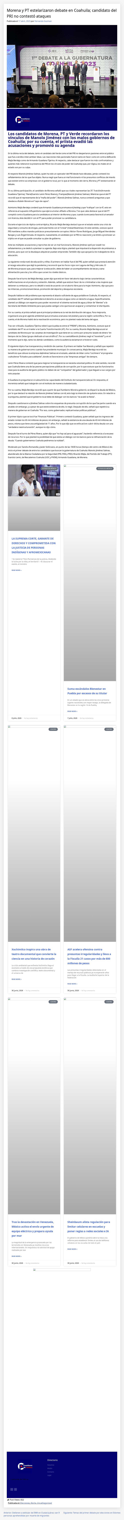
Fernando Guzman (43, 21)
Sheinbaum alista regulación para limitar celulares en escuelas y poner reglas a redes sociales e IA (88, 1226)
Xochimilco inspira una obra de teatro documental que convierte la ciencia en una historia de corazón (34, 954)
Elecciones (25, 1503)
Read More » (16, 570)
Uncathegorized (44, 1503)
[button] (108, 119)
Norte (33, 1503)
